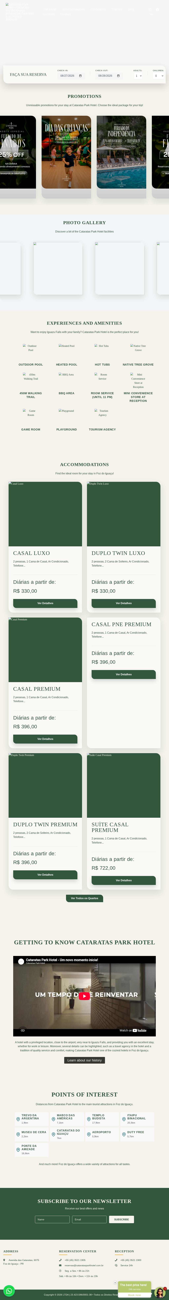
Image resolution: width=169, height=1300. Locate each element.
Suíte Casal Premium (110, 827)
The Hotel (49, 9)
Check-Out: (101, 71)
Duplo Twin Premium (45, 824)
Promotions (98, 9)
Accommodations (73, 9)
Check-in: (62, 71)
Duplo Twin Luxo (118, 553)
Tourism (117, 9)
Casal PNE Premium (122, 624)
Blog (131, 9)
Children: (158, 71)
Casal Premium (37, 689)
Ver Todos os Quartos (84, 898)
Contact (65, 14)
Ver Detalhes (45, 603)
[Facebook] (157, 9)
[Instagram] (150, 9)
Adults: (137, 71)
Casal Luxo (31, 553)
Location (48, 14)
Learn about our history (85, 1060)
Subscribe (121, 1219)
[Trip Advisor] (152, 14)
